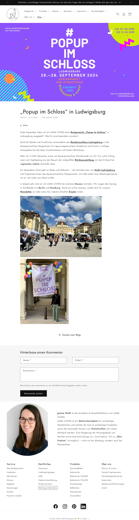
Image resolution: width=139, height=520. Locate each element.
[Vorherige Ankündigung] (8, 2)
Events (104, 487)
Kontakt (10, 491)
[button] (30, 11)
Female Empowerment (111, 472)
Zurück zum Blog (71, 335)
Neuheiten (11, 472)
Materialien (106, 480)
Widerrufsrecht (45, 484)
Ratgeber (11, 484)
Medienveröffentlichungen (113, 484)
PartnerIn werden (14, 495)
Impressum (43, 468)
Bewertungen (12, 487)
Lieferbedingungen (46, 472)
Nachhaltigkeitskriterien (112, 476)
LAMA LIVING (61, 519)
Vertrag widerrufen (48, 487)
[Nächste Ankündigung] (131, 2)
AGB (40, 476)
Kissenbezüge (76, 484)
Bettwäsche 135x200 (79, 476)
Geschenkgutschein (15, 468)
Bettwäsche (75, 472)
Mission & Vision (109, 468)
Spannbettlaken (76, 468)
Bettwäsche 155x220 (79, 480)
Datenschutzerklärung (47, 480)
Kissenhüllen (75, 495)
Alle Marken (12, 476)
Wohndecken (75, 491)
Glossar (10, 480)
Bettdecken (74, 487)
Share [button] (25, 125)
